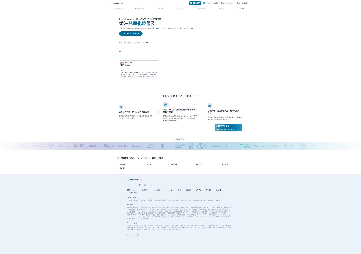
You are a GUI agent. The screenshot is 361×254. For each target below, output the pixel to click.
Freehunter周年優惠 (192, 213)
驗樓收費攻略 (181, 215)
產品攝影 (157, 200)
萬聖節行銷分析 (132, 215)
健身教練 (203, 200)
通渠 (181, 200)
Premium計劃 (156, 190)
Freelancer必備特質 (215, 216)
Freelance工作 (169, 190)
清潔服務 (177, 227)
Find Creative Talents (201, 216)
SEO (173, 200)
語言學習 (228, 227)
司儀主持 (184, 227)
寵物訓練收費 (178, 211)
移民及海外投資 (138, 227)
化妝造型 (137, 43)
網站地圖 (218, 190)
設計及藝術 (180, 8)
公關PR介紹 (146, 216)
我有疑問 (208, 190)
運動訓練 (130, 229)
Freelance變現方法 (195, 207)
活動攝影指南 (227, 207)
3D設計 (197, 226)
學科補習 (222, 227)
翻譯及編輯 (175, 226)
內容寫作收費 (162, 213)
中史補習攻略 (150, 211)
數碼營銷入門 (131, 213)
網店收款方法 (159, 211)
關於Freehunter (132, 190)
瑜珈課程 (210, 200)
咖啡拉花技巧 (213, 213)
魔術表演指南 (150, 209)
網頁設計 (136, 200)
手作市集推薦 (163, 216)
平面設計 (130, 200)
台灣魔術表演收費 (161, 209)
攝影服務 (130, 226)
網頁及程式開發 (212, 226)
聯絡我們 (144, 190)
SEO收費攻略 (206, 211)
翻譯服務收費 (152, 213)
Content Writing (165, 226)
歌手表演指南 (193, 209)
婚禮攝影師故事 (227, 216)
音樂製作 (143, 226)
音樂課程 (145, 229)
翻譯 (177, 200)
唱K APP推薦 (222, 213)
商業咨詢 (130, 227)
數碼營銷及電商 (140, 8)
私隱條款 (188, 190)
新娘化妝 (217, 200)
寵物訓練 (172, 229)
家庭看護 (158, 229)
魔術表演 (215, 227)
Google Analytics (202, 215)
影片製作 (136, 226)
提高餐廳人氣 (224, 209)
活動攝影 (150, 200)
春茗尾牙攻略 (180, 213)
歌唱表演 (197, 227)
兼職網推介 (206, 207)
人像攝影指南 (131, 209)
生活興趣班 (137, 229)
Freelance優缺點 (156, 207)
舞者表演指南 (202, 209)
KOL (169, 200)
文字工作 (160, 8)
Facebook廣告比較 (216, 207)
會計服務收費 (131, 211)
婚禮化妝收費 (184, 209)
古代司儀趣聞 (203, 213)
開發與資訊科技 (201, 8)
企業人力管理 (156, 227)
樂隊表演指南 (141, 209)
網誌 (179, 190)
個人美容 (151, 229)
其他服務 (241, 8)
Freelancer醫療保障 (188, 216)
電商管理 (157, 226)
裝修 (186, 200)
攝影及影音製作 (119, 8)
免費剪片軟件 (184, 207)
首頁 (120, 43)
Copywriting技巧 (171, 215)
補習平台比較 (141, 211)
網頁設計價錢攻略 (144, 207)
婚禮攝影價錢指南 (132, 207)
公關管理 (147, 227)
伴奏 (209, 227)
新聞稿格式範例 (191, 215)
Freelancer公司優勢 (174, 216)
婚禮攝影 (163, 200)
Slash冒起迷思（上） (133, 218)
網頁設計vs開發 (150, 215)
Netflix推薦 (141, 215)
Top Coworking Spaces (134, 216)
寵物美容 (178, 229)
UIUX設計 (221, 226)
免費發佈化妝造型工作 (130, 33)
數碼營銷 (150, 226)
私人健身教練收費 (213, 209)
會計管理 (228, 226)
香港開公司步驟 (216, 211)
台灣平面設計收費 (173, 209)
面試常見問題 (169, 211)
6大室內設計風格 (142, 213)
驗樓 (190, 200)
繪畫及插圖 (190, 226)
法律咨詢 (163, 227)
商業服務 (221, 8)
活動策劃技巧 (213, 215)
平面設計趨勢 (171, 213)
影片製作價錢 (175, 207)
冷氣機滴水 (196, 200)
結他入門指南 (161, 215)
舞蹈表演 (190, 227)
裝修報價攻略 (226, 211)
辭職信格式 (166, 207)
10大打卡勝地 (196, 211)
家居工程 (170, 227)
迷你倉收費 (154, 216)
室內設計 (143, 200)
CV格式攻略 (187, 211)
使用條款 (198, 190)
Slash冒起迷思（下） (147, 218)
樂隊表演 (204, 227)
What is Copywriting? (224, 215)
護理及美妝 (127, 43)
